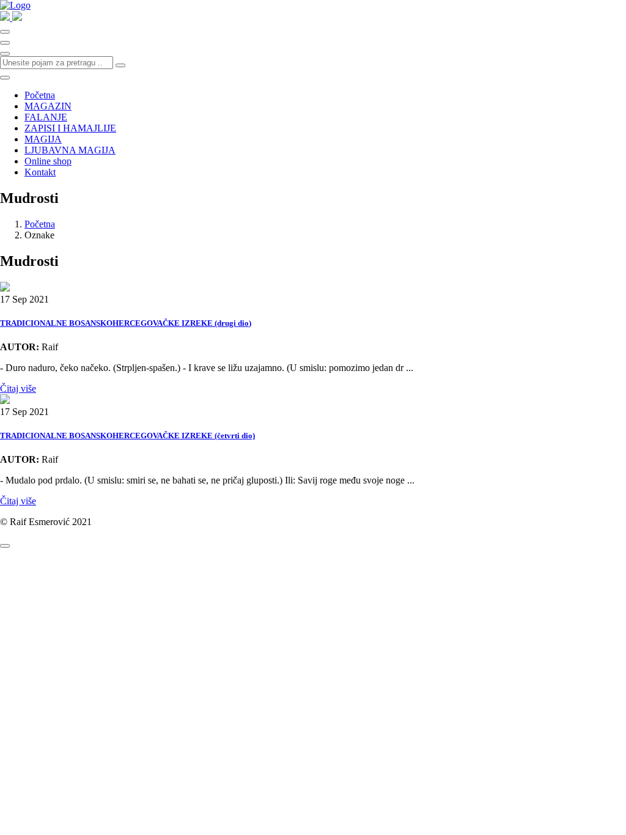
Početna (39, 95)
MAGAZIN (48, 106)
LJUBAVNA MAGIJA (70, 150)
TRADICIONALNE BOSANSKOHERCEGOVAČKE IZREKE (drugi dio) (125, 323)
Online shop (48, 161)
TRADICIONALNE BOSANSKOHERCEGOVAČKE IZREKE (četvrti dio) (127, 435)
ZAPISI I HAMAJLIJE (70, 128)
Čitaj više (18, 388)
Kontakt (40, 172)
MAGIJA (43, 139)
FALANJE (45, 117)
